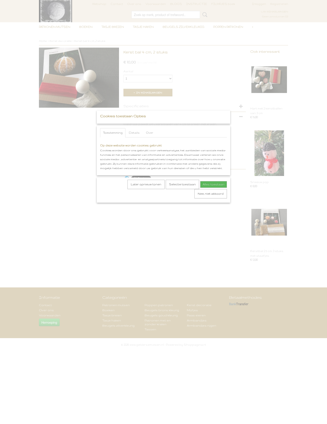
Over (149, 132)
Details (134, 132)
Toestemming (113, 132)
